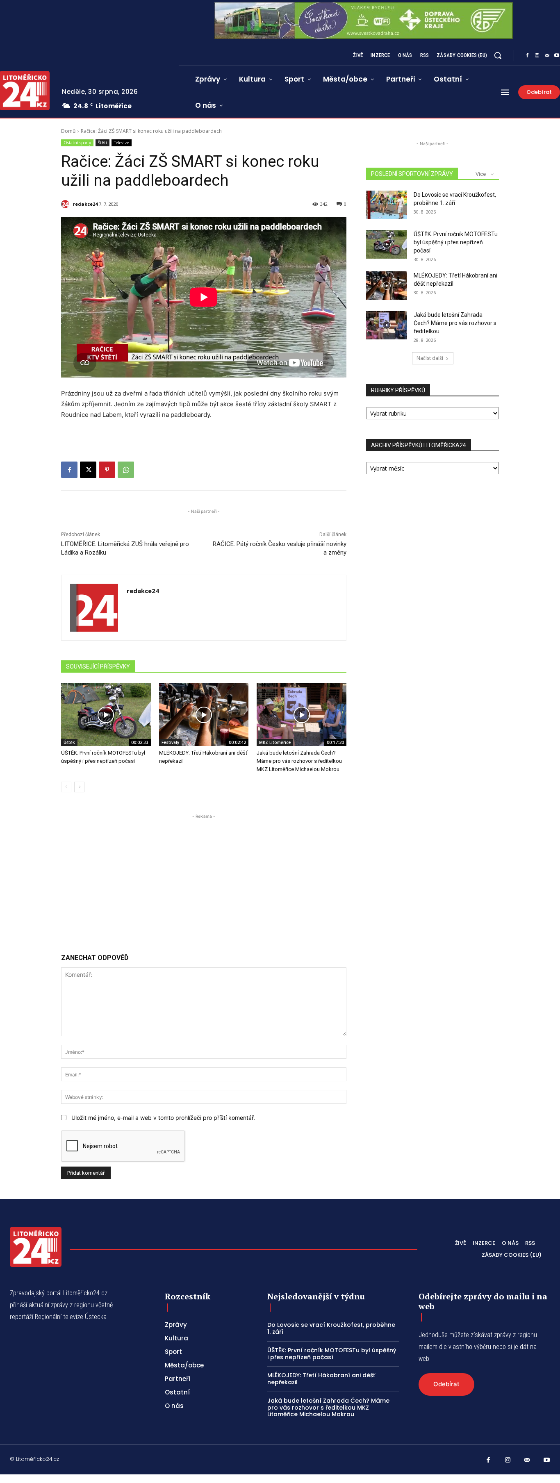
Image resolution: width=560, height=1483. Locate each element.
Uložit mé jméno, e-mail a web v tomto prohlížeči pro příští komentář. (163, 1117)
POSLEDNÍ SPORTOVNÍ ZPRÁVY (412, 174)
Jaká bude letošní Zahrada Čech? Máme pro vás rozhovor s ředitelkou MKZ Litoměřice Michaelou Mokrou (299, 761)
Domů (68, 130)
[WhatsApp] (126, 470)
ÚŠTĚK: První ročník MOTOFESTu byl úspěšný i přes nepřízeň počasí (456, 242)
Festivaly (170, 742)
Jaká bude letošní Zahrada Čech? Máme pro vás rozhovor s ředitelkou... (455, 323)
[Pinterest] (107, 470)
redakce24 (85, 204)
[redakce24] (66, 204)
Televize (121, 143)
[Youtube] (547, 1460)
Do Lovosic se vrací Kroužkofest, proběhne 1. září (331, 1328)
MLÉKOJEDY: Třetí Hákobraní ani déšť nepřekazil (321, 1378)
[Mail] (547, 56)
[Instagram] (537, 56)
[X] (88, 470)
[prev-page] (66, 787)
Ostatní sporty (77, 143)
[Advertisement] (203, 878)
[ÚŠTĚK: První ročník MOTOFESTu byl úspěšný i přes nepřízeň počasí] (106, 714)
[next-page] (79, 787)
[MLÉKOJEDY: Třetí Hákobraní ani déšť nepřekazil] (204, 714)
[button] (498, 55)
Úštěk (69, 742)
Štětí (102, 143)
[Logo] (35, 1247)
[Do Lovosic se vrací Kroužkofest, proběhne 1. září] (386, 205)
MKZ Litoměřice (275, 742)
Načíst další (430, 358)
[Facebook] (527, 56)
